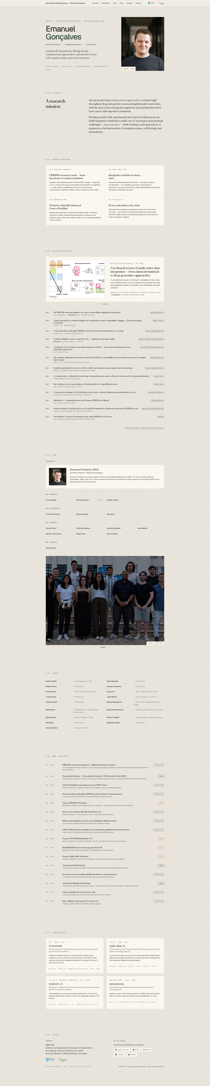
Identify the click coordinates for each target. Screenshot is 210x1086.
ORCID (137, 1050)
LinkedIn (120, 1054)
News (122, 3)
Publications (106, 3)
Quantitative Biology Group (65, 3)
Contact (138, 3)
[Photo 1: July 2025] (103, 647)
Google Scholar (123, 1050)
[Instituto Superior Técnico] (151, 3)
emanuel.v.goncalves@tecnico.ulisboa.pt (129, 1045)
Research (95, 3)
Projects (129, 3)
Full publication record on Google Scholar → (144, 428)
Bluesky (133, 1054)
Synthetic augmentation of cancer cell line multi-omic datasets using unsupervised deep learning (135, 270)
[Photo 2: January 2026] (107, 647)
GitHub (147, 1050)
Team (115, 3)
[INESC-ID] (161, 3)
